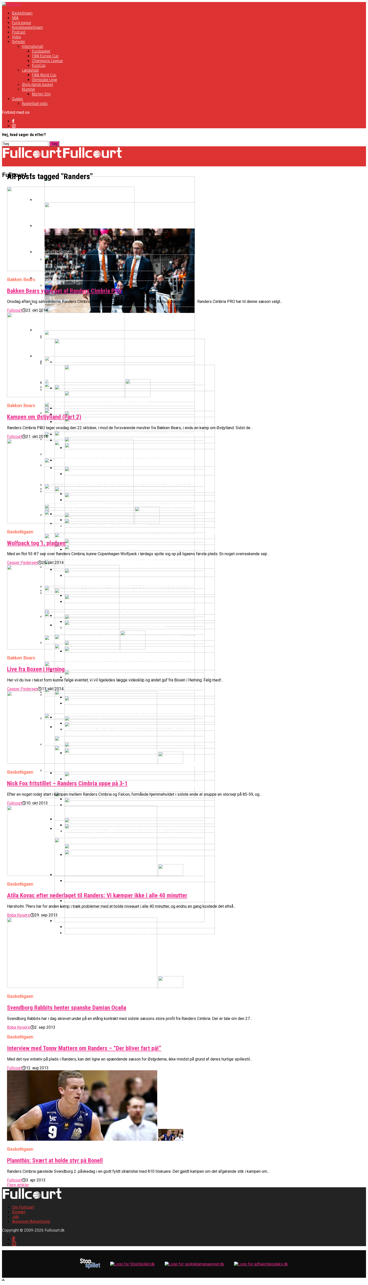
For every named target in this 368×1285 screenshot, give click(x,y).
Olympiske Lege (44, 79)
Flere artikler (18, 1185)
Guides (17, 98)
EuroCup (39, 65)
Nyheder (18, 41)
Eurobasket (41, 51)
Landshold (30, 70)
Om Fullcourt (23, 1207)
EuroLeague (21, 22)
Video (16, 37)
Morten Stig (41, 94)
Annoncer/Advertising (31, 1221)
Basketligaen (22, 13)
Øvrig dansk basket (37, 84)
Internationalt (32, 46)
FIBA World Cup (44, 75)
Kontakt (18, 1212)
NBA (15, 18)
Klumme (28, 89)
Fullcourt (14, 310)
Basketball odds (35, 103)
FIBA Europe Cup (45, 56)
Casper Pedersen (22, 562)
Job (15, 1216)
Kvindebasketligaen (27, 27)
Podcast (19, 32)
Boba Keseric (19, 915)
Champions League (47, 60)
